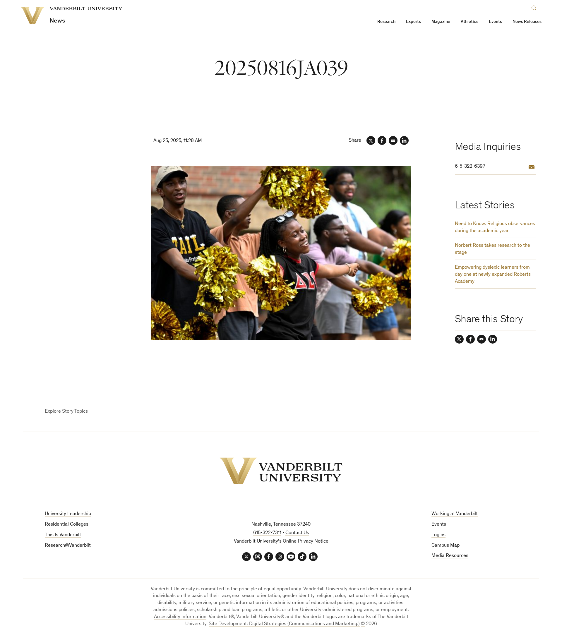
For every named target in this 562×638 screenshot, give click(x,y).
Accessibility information (180, 617)
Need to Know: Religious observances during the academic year (495, 228)
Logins (438, 535)
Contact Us (297, 533)
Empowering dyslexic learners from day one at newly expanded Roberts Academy (493, 274)
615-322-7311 (267, 533)
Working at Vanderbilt (454, 514)
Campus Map (445, 545)
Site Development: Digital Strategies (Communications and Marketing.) (284, 624)
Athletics (469, 22)
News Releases (527, 22)
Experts (413, 22)
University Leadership (68, 514)
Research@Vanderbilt (68, 545)
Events (495, 22)
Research (386, 22)
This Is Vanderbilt (63, 535)
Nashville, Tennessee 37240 (281, 524)
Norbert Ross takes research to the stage (492, 249)
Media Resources (449, 555)
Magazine (440, 22)
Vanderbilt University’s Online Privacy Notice (281, 541)
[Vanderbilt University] (281, 471)
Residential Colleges (66, 524)
